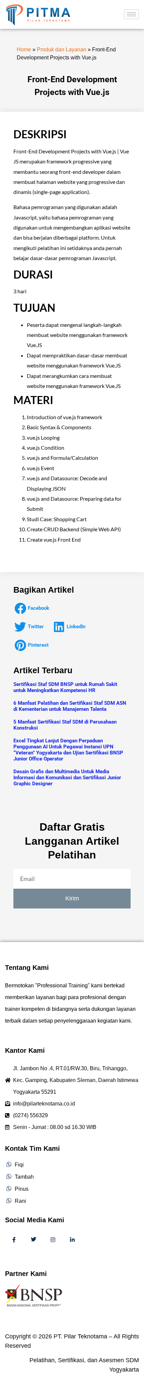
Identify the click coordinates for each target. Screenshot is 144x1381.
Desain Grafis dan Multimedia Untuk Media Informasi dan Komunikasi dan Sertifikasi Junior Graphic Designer (67, 778)
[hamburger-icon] (131, 14)
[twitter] (33, 1240)
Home (24, 49)
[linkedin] (72, 1240)
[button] (33, 608)
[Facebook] (14, 1240)
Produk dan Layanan (61, 49)
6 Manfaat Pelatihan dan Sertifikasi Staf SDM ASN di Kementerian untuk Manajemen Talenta (69, 706)
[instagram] (53, 1240)
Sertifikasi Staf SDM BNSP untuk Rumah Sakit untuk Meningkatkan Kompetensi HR (65, 687)
